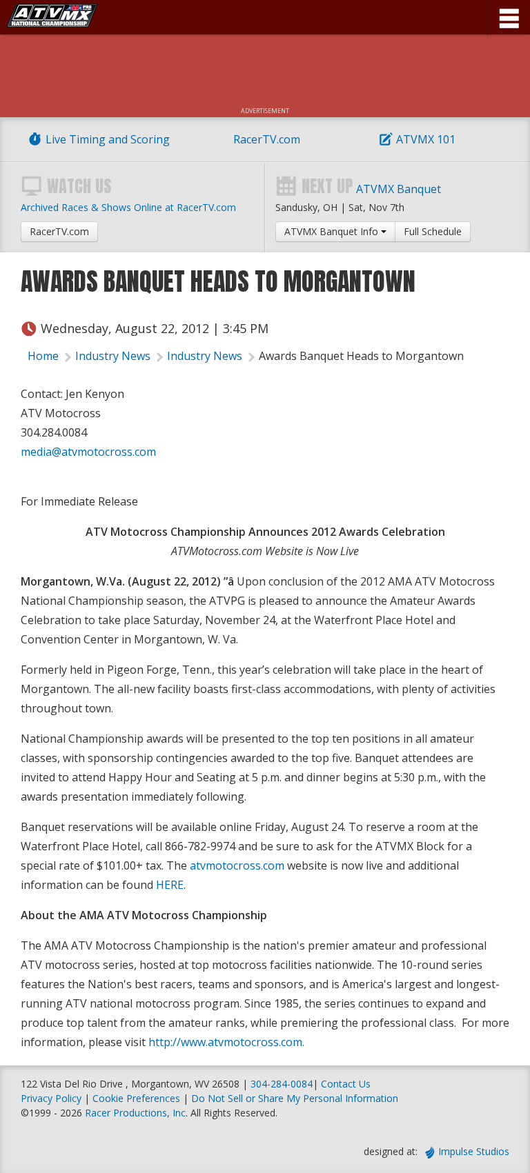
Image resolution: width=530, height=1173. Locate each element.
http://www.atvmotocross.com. (226, 1042)
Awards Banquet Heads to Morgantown (361, 355)
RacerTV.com (266, 139)
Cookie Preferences (137, 1098)
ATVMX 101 (425, 139)
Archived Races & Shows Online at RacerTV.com (128, 207)
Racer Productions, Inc (135, 1112)
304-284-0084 (282, 1083)
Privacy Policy (51, 1098)
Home (43, 355)
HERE (170, 884)
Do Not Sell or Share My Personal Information (294, 1098)
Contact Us (346, 1083)
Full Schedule (433, 231)
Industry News (112, 355)
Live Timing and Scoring (108, 139)
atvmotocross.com (237, 865)
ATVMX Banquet (398, 189)
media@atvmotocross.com (88, 451)
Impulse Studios (473, 1151)
